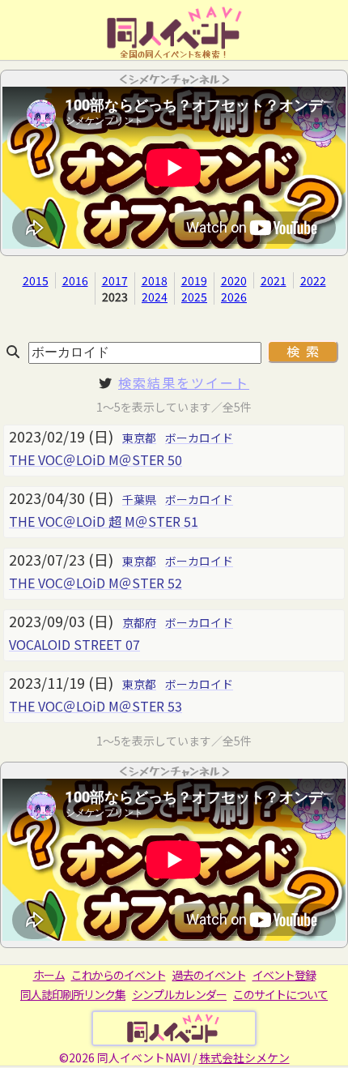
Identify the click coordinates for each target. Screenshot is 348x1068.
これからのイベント (118, 975)
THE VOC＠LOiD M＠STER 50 (95, 459)
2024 (155, 296)
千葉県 (139, 499)
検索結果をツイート (183, 382)
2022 (313, 280)
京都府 (139, 622)
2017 (115, 280)
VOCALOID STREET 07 (74, 644)
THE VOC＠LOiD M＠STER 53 (95, 706)
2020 (234, 280)
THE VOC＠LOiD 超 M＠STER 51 (103, 521)
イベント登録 (284, 975)
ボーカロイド (199, 437)
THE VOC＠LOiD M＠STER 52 (95, 582)
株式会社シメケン (244, 1057)
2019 (194, 280)
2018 (155, 280)
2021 (273, 280)
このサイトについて (280, 994)
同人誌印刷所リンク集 (72, 994)
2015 (36, 280)
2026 (234, 296)
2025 (194, 296)
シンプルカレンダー (179, 994)
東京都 (139, 437)
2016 (75, 280)
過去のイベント (209, 975)
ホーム (49, 975)
